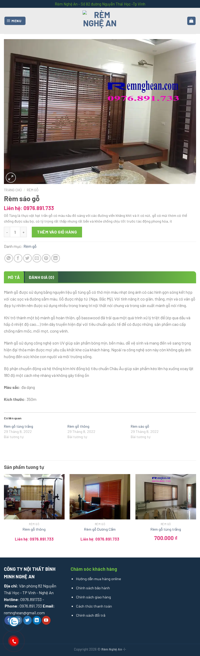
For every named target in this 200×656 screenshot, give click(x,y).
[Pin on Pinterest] (46, 258)
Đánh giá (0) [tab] (41, 277)
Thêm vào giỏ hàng (57, 231)
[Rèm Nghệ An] (100, 21)
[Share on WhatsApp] (8, 258)
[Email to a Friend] (37, 258)
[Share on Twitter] (27, 258)
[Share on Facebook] (18, 258)
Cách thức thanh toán (94, 606)
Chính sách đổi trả (90, 615)
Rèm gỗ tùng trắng (18, 426)
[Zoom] (11, 178)
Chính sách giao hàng (93, 597)
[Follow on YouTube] (46, 620)
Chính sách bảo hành (93, 588)
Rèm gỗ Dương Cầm (100, 529)
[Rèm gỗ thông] (34, 497)
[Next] (196, 514)
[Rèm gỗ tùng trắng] (165, 497)
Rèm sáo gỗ (140, 426)
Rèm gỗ (32, 190)
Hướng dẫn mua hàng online (98, 579)
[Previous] (4, 514)
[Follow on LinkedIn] (37, 620)
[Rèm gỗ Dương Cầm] (100, 497)
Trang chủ (13, 190)
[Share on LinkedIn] (55, 258)
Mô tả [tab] (14, 277)
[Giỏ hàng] (191, 21)
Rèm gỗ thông (78, 426)
